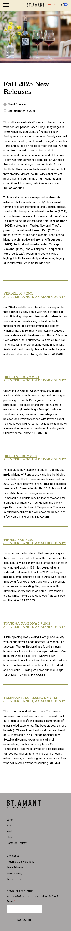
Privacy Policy (15, 873)
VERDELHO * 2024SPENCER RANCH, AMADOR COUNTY (34, 295)
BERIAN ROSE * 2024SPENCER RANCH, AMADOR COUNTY (34, 379)
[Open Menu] (6, 5)
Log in (51, 4)
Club (9, 837)
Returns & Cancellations (20, 861)
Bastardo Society (17, 843)
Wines (10, 819)
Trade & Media (15, 867)
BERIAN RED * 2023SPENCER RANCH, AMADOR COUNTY (34, 458)
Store (10, 825)
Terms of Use (14, 879)
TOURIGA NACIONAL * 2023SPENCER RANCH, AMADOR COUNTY (34, 625)
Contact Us (13, 855)
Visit (9, 831)
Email (10, 901)
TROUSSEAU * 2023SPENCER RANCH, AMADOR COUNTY (34, 541)
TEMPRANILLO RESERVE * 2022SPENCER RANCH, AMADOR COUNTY (34, 699)
